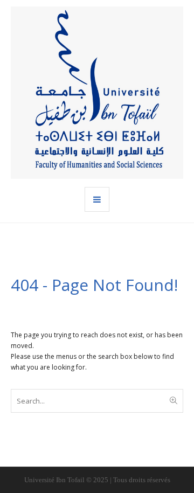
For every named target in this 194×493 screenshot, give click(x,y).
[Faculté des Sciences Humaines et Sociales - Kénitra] (97, 92)
